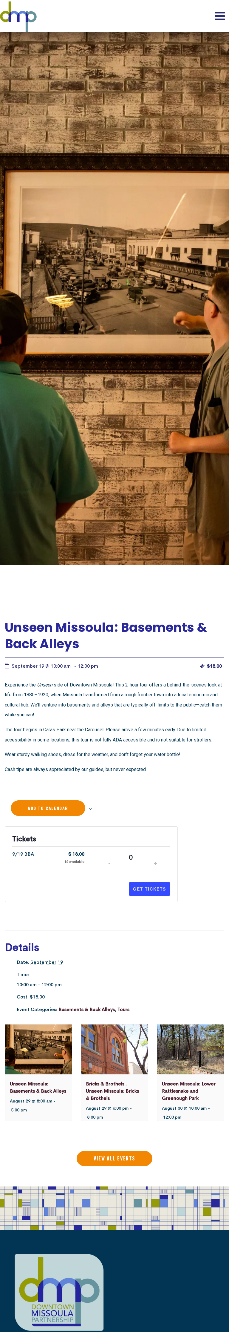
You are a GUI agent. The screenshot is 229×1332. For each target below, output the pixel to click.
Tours (123, 1009)
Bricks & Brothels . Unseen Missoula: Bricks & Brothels (112, 1091)
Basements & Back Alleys (86, 1009)
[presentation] (38, 1049)
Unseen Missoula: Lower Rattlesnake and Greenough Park (189, 1091)
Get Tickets (149, 889)
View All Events (114, 1158)
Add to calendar (48, 808)
